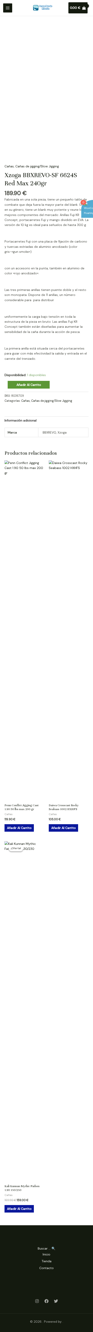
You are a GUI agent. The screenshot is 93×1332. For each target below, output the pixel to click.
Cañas (9, 166)
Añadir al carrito (28, 385)
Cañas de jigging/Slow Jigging (37, 166)
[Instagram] (37, 1301)
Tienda (46, 1261)
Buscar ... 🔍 (46, 1248)
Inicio (46, 1254)
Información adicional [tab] (21, 420)
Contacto (46, 1268)
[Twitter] (56, 1301)
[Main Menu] (7, 7)
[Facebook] (46, 1301)
